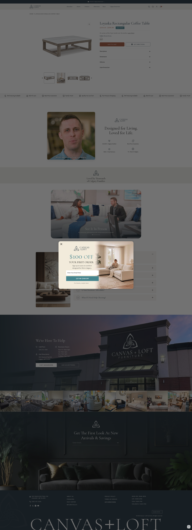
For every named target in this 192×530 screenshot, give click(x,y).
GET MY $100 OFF (82, 279)
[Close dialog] (61, 244)
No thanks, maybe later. (81, 283)
